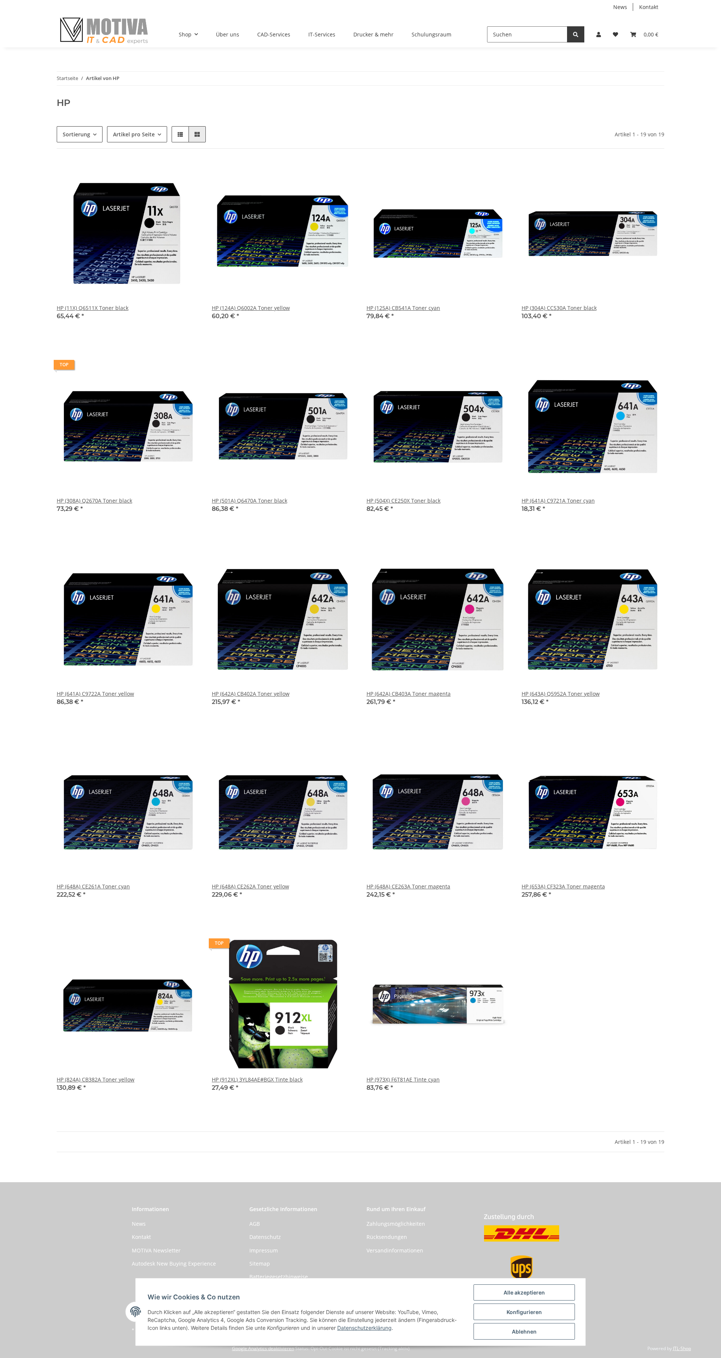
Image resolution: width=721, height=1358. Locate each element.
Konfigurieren (524, 1312)
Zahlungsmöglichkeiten (396, 1223)
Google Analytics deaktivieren (263, 1348)
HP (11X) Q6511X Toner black (92, 307)
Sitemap (259, 1263)
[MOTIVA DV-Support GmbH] (104, 30)
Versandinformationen (395, 1250)
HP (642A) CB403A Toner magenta (409, 693)
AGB (254, 1223)
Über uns (227, 34)
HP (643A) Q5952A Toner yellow (561, 693)
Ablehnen (524, 1331)
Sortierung (76, 134)
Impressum (263, 1250)
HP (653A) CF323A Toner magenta (563, 886)
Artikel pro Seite (134, 134)
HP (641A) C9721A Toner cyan (558, 500)
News (620, 7)
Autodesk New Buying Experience (174, 1263)
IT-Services (321, 34)
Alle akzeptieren (524, 1292)
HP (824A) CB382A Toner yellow (95, 1079)
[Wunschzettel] (615, 34)
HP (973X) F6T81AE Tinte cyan (403, 1079)
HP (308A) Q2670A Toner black (94, 500)
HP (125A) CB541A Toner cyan (403, 307)
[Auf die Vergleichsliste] (167, 173)
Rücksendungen (387, 1236)
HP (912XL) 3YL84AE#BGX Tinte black (257, 1079)
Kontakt (648, 7)
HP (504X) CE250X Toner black (403, 500)
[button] (598, 34)
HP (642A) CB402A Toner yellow (251, 693)
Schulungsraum (431, 34)
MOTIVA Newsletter (156, 1250)
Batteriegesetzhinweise (278, 1276)
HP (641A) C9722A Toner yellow (95, 693)
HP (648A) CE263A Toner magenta (408, 886)
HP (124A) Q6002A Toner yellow (251, 307)
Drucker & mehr (373, 34)
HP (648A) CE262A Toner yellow (250, 886)
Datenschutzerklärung (364, 1328)
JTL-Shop (682, 1348)
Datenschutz (265, 1236)
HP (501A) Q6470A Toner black (249, 500)
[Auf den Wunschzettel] (187, 173)
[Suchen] (575, 34)
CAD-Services (273, 34)
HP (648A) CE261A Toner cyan (93, 886)
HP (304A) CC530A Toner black (559, 307)
